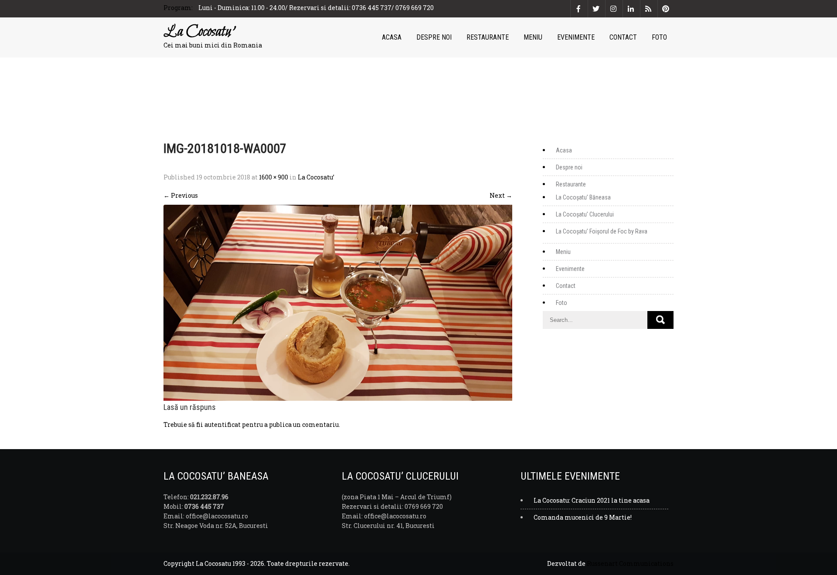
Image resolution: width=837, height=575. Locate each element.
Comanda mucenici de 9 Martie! (583, 517)
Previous (180, 195)
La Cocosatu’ (316, 177)
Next (501, 195)
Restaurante (487, 37)
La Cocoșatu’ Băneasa (583, 197)
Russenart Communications (630, 563)
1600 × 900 (273, 177)
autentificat (222, 424)
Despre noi (434, 37)
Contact (623, 37)
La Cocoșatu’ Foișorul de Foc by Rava (601, 231)
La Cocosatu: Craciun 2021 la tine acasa (592, 500)
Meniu (533, 37)
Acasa (391, 37)
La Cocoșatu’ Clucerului (585, 214)
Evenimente (576, 37)
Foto (659, 37)
